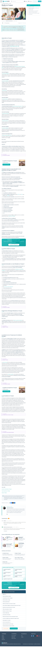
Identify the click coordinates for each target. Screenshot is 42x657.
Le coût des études (30, 9)
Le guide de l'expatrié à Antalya (18, 573)
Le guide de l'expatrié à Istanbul (18, 576)
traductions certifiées (11, 216)
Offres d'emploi (14, 638)
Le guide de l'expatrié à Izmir (7, 578)
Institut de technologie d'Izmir (6, 135)
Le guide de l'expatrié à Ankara (7, 573)
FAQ (21, 635)
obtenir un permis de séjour (17, 320)
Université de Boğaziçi (5, 73)
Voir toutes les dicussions (14, 628)
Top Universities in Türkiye (6, 490)
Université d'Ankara (5, 120)
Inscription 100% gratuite (14, 244)
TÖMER (8, 195)
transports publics (10, 374)
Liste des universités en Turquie (7, 489)
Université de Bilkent (5, 80)
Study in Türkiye (4, 492)
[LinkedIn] (7, 514)
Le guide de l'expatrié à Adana (7, 570)
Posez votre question (6, 628)
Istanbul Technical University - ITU (17, 106)
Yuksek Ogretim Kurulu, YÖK (14, 46)
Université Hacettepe (5, 113)
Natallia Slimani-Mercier (10, 507)
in (14, 502)
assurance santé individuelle (8, 286)
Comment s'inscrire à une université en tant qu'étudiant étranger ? (33, 8)
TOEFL (19, 194)
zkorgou (5, 520)
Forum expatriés (14, 635)
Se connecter (35, 1)
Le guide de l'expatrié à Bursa (7, 576)
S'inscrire (39, 1)
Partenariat (3, 639)
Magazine (26, 1)
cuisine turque (5, 362)
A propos (3, 638)
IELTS (22, 194)
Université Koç (4, 90)
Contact (3, 635)
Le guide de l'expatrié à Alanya (18, 570)
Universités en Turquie (31, 6)
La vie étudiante (30, 14)
